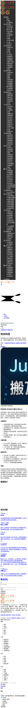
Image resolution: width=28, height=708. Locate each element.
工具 (4, 619)
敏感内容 (4, 703)
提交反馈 (3, 706)
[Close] (1, 694)
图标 (2, 688)
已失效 (4, 697)
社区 (6, 619)
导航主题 (3, 686)
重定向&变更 (5, 699)
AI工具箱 (11, 618)
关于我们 (18, 615)
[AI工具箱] (7, 283)
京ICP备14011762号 (20, 618)
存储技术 (12, 343)
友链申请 (3, 615)
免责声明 (8, 615)
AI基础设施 (4, 329)
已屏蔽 (4, 701)
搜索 (2, 619)
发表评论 (3, 591)
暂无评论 (4, 579)
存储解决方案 (18, 343)
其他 (3, 704)
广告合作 (13, 615)
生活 (9, 619)
